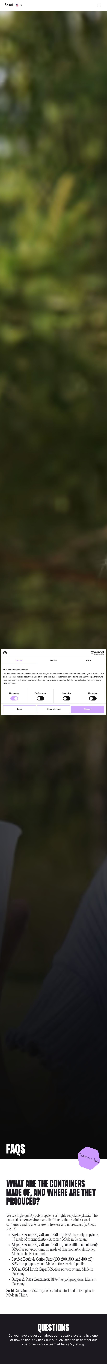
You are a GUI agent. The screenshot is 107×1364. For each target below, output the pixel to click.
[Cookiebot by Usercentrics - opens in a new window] (92, 653)
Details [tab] (53, 660)
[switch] (40, 698)
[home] (9, 5)
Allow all (87, 709)
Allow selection (54, 709)
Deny (19, 709)
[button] (19, 5)
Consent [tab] (18, 660)
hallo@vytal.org (72, 1344)
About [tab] (88, 660)
